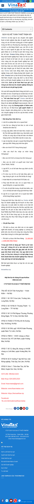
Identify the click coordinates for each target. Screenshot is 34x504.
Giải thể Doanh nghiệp (7, 465)
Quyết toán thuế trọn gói (8, 455)
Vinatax (6, 71)
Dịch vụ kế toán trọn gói (8, 452)
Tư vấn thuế (4, 471)
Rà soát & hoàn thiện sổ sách (9, 461)
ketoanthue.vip (6, 269)
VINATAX (4, 38)
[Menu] (2, 5)
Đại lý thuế (4, 468)
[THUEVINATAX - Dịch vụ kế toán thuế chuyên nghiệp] (17, 5)
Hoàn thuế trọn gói (6, 458)
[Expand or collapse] (31, 29)
